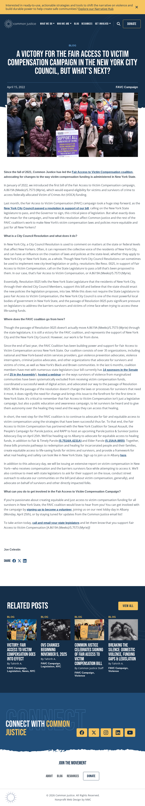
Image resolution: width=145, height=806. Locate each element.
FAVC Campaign (127, 87)
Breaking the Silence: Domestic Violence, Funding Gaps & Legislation (122, 652)
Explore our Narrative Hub (96, 9)
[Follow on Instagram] (106, 732)
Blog (59, 776)
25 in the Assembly (22, 374)
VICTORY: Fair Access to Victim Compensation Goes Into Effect (21, 652)
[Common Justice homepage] (20, 24)
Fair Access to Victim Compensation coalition (102, 172)
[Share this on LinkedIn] (24, 560)
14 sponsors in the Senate (120, 369)
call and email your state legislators (55, 522)
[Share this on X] (19, 560)
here (123, 455)
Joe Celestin (12, 549)
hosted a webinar (49, 374)
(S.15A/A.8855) (115, 440)
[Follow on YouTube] (130, 732)
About (49, 776)
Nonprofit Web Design (68, 799)
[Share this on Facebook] (14, 560)
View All (128, 606)
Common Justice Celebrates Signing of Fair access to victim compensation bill (89, 654)
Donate (131, 24)
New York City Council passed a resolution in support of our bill (46, 208)
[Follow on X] (94, 732)
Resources (73, 776)
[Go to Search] (117, 24)
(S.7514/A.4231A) (70, 440)
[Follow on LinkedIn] (118, 732)
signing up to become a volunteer (49, 509)
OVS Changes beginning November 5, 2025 (54, 650)
